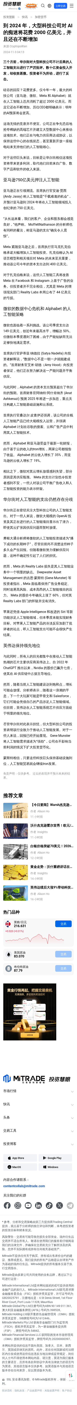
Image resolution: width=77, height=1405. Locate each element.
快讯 (25, 17)
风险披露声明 (52, 1390)
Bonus (31, 5)
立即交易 (61, 5)
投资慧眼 (9, 17)
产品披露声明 (34, 1390)
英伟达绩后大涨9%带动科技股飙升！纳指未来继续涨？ (50, 887)
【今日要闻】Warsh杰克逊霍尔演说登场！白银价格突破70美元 (52, 804)
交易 (63, 924)
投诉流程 (7, 1390)
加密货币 (40, 17)
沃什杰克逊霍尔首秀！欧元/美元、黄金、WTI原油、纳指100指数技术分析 (51, 825)
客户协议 (67, 1390)
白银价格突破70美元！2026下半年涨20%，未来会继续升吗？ (51, 846)
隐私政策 (19, 1390)
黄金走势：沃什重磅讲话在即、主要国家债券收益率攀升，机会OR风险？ (50, 866)
